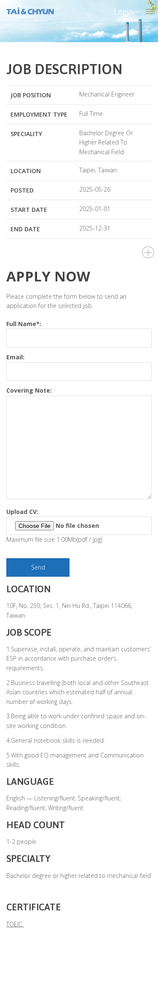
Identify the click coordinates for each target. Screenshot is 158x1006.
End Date (25, 229)
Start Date (29, 210)
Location (26, 171)
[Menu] (150, 12)
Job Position (31, 95)
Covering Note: (29, 390)
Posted (22, 190)
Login (124, 11)
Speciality (26, 134)
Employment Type (39, 114)
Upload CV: (22, 512)
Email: (15, 357)
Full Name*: (23, 324)
